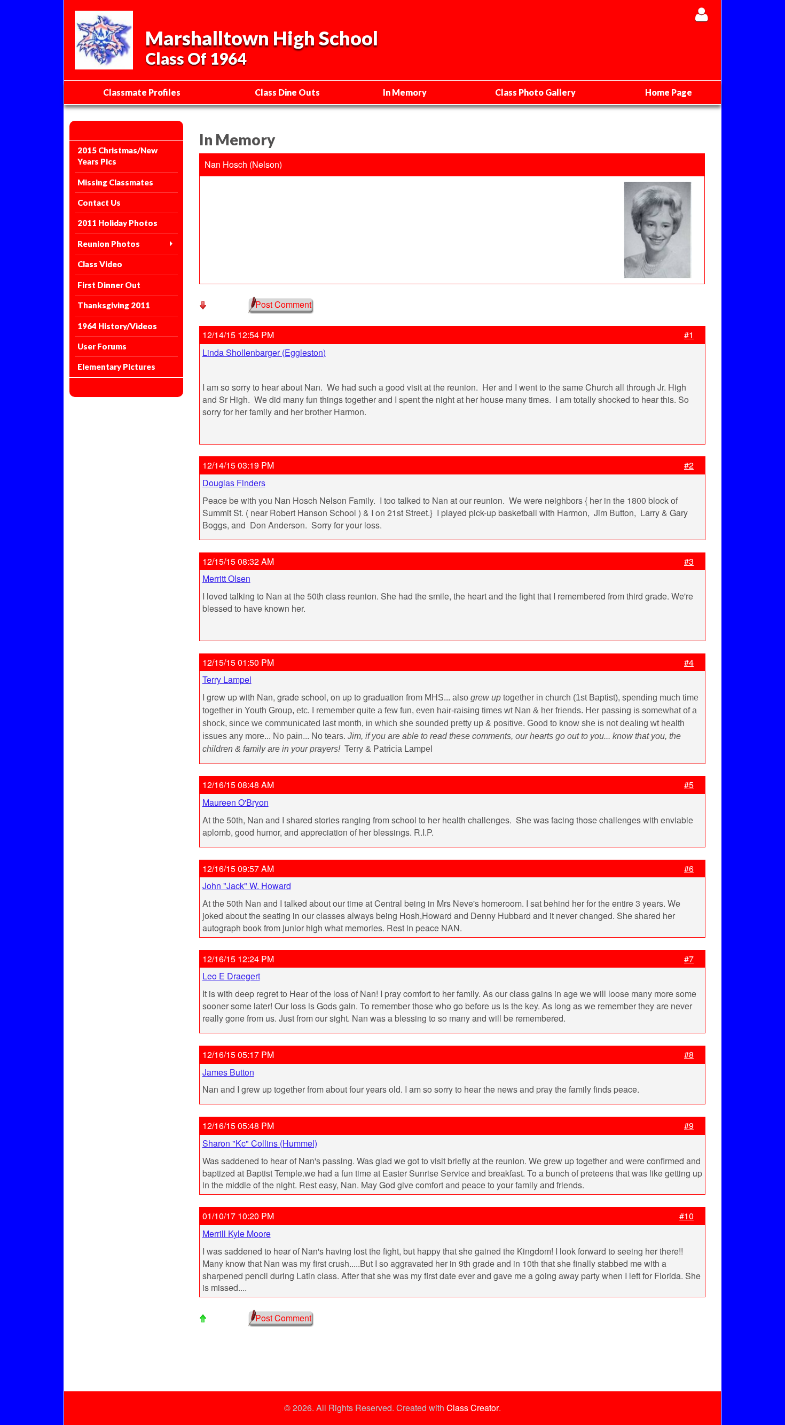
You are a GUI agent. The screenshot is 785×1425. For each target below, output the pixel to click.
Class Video (99, 264)
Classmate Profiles (141, 92)
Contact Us (99, 202)
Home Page (668, 92)
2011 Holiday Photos (117, 223)
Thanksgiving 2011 (113, 305)
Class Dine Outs (287, 92)
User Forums (102, 346)
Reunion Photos (108, 243)
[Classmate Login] (701, 14)
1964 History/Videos (117, 326)
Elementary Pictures (116, 366)
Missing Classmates (115, 182)
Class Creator (472, 1408)
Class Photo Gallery (535, 92)
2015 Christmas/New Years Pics (117, 155)
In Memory (405, 92)
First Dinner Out (108, 285)
